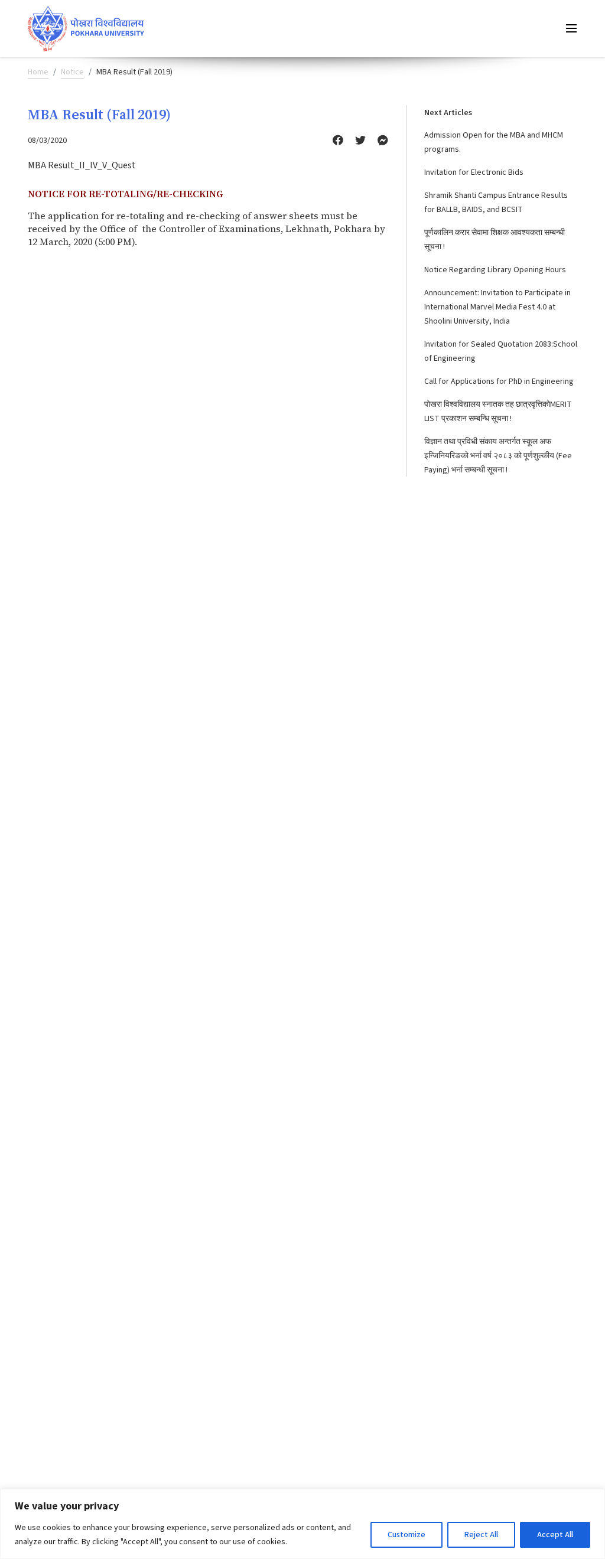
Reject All (481, 1535)
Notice (72, 72)
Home (38, 72)
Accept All (555, 1535)
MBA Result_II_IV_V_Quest (82, 165)
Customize (406, 1535)
